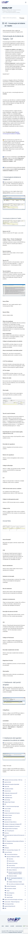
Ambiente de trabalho (12, 875)
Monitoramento (11, 861)
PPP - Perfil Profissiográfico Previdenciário (16, 867)
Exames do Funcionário (12, 863)
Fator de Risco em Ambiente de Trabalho (16, 884)
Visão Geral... (11, 858)
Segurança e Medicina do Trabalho (9, 11)
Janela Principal (9, 897)
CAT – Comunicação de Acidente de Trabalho (11, 12)
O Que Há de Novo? (19, 926)
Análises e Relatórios (12, 869)
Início (3, 926)
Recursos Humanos (17, 9)
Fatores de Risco (11, 865)
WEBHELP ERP (9, 9)
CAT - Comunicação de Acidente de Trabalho (15, 878)
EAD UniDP (12, 926)
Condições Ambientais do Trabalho (15, 881)
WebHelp (4, 9)
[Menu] (25, 2)
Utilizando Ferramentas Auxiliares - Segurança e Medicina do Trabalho (15, 873)
